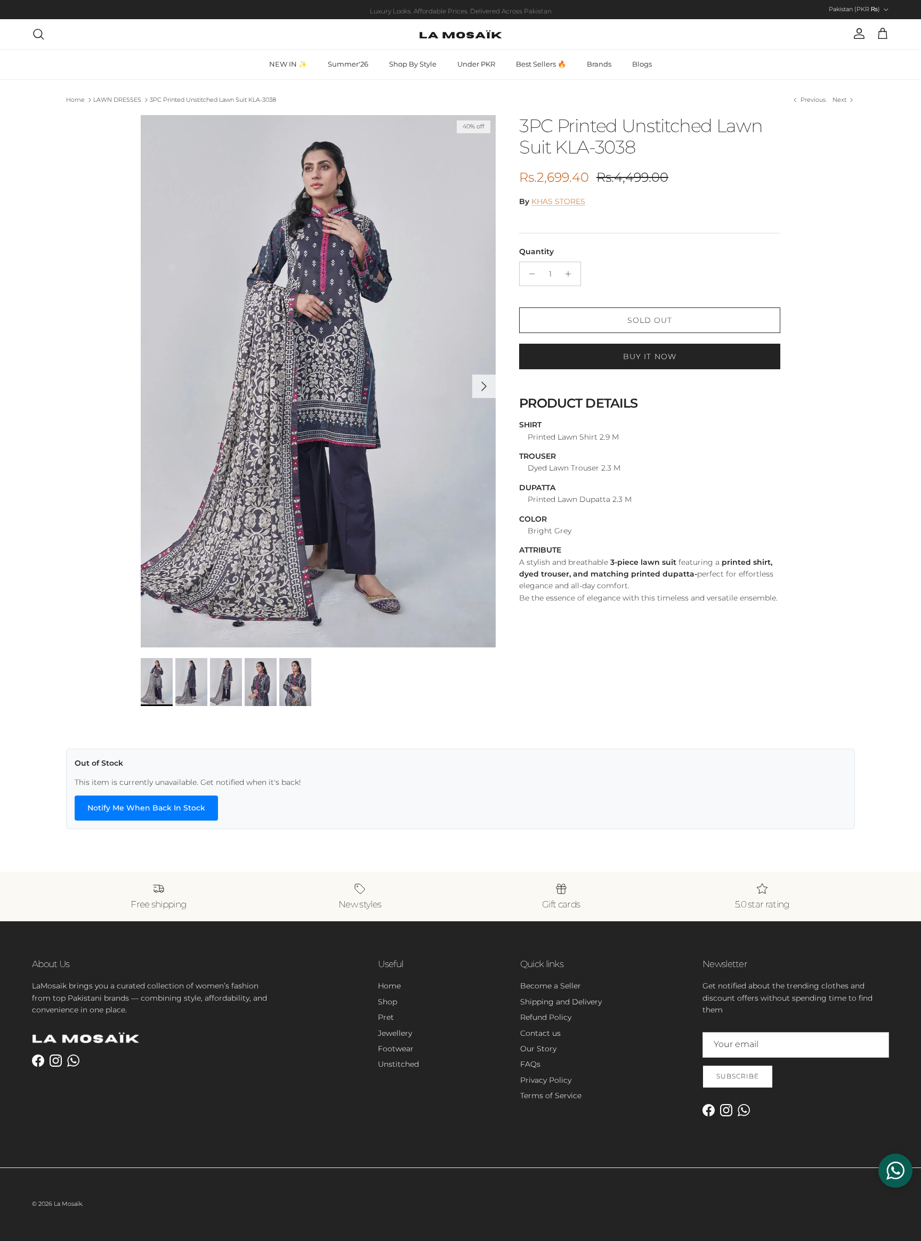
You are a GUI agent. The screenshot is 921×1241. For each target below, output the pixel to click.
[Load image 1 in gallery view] (318, 381)
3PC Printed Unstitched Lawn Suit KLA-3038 (213, 99)
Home (75, 99)
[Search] (38, 34)
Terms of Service (550, 1095)
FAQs (530, 1064)
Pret (386, 1017)
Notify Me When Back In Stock (146, 808)
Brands (599, 64)
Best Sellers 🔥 (541, 64)
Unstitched (398, 1064)
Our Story (538, 1048)
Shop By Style (413, 64)
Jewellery (395, 1033)
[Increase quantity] (571, 274)
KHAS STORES (558, 201)
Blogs (642, 64)
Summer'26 (348, 64)
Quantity (536, 251)
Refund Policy (545, 1017)
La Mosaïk (68, 1203)
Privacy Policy (545, 1080)
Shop (387, 1002)
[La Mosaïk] (460, 34)
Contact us (540, 1033)
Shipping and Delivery (561, 1002)
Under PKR (476, 64)
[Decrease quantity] (529, 274)
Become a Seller (550, 986)
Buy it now (649, 356)
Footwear (396, 1048)
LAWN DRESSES (117, 99)
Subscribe (737, 1076)
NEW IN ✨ (288, 64)
